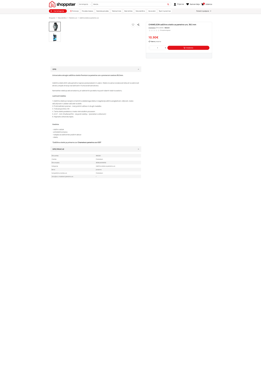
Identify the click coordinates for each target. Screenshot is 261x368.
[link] (179, 4)
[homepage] (62, 4)
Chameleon (152, 28)
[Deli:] (138, 25)
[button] (84, 4)
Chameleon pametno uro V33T (89, 142)
